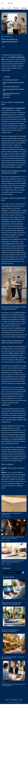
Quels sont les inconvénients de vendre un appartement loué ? (11, 94)
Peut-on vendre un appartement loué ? (11, 80)
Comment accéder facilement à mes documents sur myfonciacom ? (11, 630)
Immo (3, 46)
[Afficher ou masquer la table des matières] (17, 77)
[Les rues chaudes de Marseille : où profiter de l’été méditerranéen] (14, 643)
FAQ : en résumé (6, 97)
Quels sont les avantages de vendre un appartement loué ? (13, 90)
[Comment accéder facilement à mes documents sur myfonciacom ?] (14, 616)
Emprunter (4, 627)
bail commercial (7, 108)
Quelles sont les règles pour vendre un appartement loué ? (13, 83)
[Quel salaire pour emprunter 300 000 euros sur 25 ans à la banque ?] (14, 671)
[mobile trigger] (2, 3)
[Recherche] (26, 3)
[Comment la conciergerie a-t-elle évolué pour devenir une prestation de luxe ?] (14, 527)
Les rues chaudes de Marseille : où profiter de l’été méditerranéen (13, 657)
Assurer (3, 564)
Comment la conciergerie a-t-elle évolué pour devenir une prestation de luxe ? (12, 537)
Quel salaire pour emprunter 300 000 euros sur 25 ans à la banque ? (13, 684)
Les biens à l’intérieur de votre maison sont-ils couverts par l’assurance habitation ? (12, 561)
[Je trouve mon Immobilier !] (10, 3)
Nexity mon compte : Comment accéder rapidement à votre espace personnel (11, 603)
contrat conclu (20, 108)
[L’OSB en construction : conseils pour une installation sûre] (14, 503)
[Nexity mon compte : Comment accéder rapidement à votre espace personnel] (14, 589)
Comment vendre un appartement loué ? (11, 86)
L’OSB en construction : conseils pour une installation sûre (11, 513)
